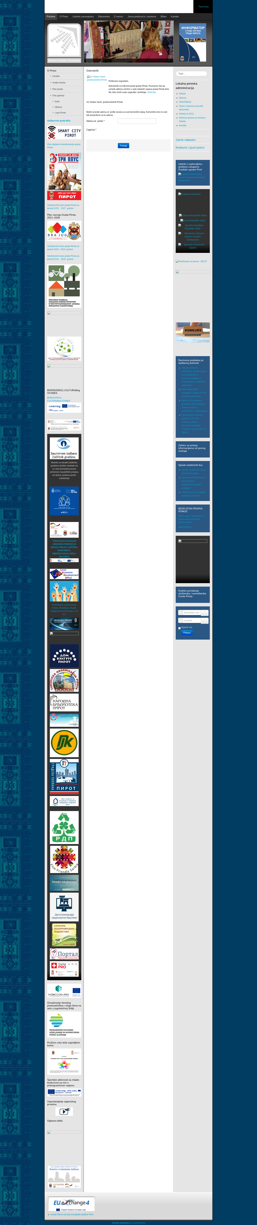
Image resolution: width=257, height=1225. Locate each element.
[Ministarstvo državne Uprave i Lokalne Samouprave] (192, 236)
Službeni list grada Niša (58, 121)
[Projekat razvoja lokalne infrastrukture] (64, 286)
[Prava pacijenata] (64, 882)
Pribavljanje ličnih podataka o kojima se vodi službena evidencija (194, 393)
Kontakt (182, 125)
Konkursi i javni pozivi (190, 147)
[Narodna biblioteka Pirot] (64, 702)
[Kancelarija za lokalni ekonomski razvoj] (64, 574)
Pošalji (123, 145)
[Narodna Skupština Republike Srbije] (192, 227)
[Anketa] (64, 935)
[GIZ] (64, 529)
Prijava (186, 632)
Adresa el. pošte (95, 121)
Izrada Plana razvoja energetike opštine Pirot (72, 1214)
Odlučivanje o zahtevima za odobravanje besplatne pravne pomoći (191, 519)
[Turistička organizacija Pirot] (64, 680)
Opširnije (151, 92)
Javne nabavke (185, 140)
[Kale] (64, 907)
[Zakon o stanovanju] (64, 1143)
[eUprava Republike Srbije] (192, 215)
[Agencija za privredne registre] (192, 246)
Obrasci (182, 98)
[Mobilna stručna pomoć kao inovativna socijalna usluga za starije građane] (64, 424)
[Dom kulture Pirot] (64, 655)
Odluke (182, 93)
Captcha (91, 129)
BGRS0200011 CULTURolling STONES (58, 399)
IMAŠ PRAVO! (185, 527)
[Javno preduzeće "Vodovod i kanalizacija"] (64, 720)
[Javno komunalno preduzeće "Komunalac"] (64, 742)
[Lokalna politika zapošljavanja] (64, 320)
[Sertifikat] (64, 859)
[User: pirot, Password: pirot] (64, 623)
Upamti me (186, 627)
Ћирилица (203, 6)
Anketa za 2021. (186, 114)
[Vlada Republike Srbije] (192, 220)
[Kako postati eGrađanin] (192, 202)
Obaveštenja (185, 102)
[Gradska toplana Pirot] (64, 776)
